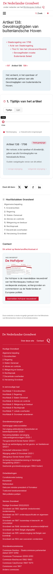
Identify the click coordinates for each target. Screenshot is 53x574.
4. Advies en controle (12, 366)
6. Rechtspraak (9, 373)
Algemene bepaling (13, 204)
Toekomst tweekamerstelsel (14, 491)
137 (8, 65)
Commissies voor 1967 (12, 566)
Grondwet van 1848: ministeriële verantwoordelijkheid (25, 526)
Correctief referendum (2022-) (16, 450)
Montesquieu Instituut (32, 7)
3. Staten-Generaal (10, 363)
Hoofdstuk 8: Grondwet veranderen (18, 414)
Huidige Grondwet (11, 349)
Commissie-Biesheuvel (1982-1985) (17, 559)
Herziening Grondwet (16, 233)
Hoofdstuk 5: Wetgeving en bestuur (18, 404)
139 (24, 65)
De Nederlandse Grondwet (21, 3)
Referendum (8, 484)
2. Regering (7, 360)
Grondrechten (12, 208)
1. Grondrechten (9, 356)
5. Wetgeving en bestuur (13, 370)
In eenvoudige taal (11, 387)
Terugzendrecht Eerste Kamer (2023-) (19, 441)
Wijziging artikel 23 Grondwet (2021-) (18, 453)
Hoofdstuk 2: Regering (12, 394)
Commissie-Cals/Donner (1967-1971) (18, 563)
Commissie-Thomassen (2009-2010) (18, 556)
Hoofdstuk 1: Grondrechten (14, 391)
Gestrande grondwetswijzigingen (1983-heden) (23, 466)
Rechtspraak (12, 226)
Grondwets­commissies (13, 546)
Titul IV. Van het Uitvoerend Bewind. (29, 49)
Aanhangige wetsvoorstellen (15, 426)
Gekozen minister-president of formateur (20, 487)
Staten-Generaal (14, 215)
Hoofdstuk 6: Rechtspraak (14, 408)
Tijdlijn (9, 110)
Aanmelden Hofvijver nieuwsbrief (21, 298)
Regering (11, 211)
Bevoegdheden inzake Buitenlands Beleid (24, 54)
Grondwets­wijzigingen (13, 421)
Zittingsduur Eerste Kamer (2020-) (17, 457)
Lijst (18, 110)
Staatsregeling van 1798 (19, 42)
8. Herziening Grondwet (13, 380)
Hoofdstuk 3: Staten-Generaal (15, 398)
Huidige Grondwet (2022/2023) (16, 505)
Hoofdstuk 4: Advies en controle (16, 401)
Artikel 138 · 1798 (16, 144)
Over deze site (27, 341)
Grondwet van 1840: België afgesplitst (19, 530)
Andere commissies (11, 569)
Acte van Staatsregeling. (21, 45)
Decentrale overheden (16, 230)
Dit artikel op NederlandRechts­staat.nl (20, 249)
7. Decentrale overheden (13, 376)
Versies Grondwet (11, 501)
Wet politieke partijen (12, 494)
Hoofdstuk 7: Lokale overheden (16, 411)
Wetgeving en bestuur (17, 222)
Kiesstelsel (7, 481)
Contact (40, 341)
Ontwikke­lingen (10, 473)
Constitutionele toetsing (13, 477)
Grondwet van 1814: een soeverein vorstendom (23, 539)
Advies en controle (15, 219)
